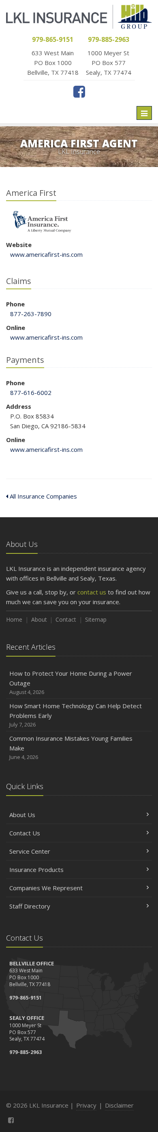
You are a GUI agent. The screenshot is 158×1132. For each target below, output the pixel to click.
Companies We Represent (46, 888)
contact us (91, 592)
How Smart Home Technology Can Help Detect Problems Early (75, 715)
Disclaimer (119, 1105)
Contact (66, 619)
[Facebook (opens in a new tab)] (79, 91)
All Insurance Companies (42, 496)
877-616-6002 (30, 392)
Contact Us (24, 833)
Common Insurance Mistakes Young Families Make (70, 747)
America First (42, 222)
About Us (22, 815)
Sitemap (96, 619)
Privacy (86, 1105)
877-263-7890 (30, 314)
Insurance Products (36, 869)
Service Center (29, 851)
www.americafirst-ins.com (46, 254)
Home (14, 619)
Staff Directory (29, 906)
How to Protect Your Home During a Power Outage (70, 682)
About (39, 619)
